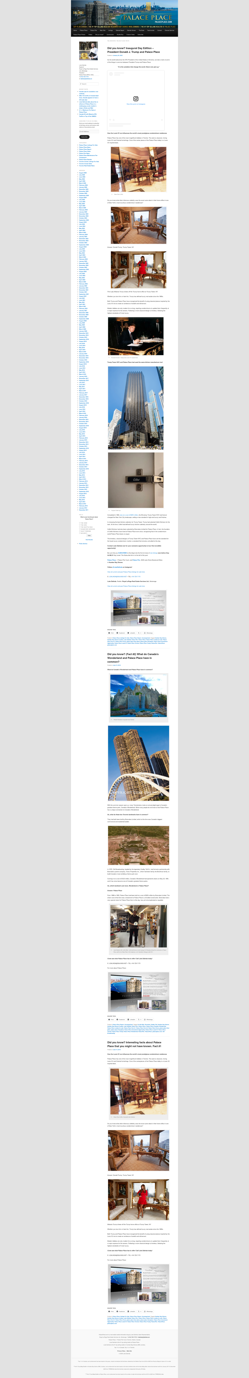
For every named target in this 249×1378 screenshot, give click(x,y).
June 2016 (82, 409)
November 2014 (83, 444)
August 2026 (83, 173)
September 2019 (84, 339)
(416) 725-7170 (84, 77)
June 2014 (82, 454)
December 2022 (83, 263)
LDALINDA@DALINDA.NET (118, 576)
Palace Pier (93, 30)
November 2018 (83, 358)
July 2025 (82, 199)
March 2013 (82, 479)
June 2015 (82, 432)
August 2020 (83, 321)
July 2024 (82, 224)
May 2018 (82, 370)
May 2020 (82, 325)
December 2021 (83, 288)
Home (75, 30)
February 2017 (83, 393)
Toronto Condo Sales (85, 164)
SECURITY (84, 533)
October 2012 (83, 489)
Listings (110, 30)
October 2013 (83, 467)
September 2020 (84, 319)
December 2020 (83, 313)
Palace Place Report (135, 638)
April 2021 (82, 304)
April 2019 (82, 349)
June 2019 (82, 345)
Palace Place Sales (85, 151)
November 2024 (83, 216)
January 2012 (83, 508)
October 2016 (83, 401)
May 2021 (82, 302)
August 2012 (83, 493)
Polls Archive (83, 544)
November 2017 (83, 378)
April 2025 (82, 206)
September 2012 (84, 491)
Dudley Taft (154, 1024)
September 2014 (84, 448)
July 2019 (82, 343)
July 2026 (82, 175)
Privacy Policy (121, 1351)
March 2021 (82, 306)
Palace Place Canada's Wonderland (156, 1026)
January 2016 (83, 417)
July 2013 (82, 471)
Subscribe (140, 34)
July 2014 (82, 452)
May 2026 (82, 179)
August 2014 (83, 450)
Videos (90, 34)
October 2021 (83, 292)
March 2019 (82, 352)
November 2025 (83, 191)
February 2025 (83, 210)
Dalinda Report (120, 30)
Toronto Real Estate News (87, 166)
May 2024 (82, 228)
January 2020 (83, 331)
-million (136, 515)
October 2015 (83, 423)
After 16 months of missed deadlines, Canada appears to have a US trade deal (89, 98)
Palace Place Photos (79, 34)
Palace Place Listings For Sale (121, 638)
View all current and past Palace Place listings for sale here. (126, 572)
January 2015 (83, 440)
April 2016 (82, 411)
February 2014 (83, 461)
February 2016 (83, 415)
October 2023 (83, 243)
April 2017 (82, 389)
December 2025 (83, 189)
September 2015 (84, 426)
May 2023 (82, 253)
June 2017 (82, 384)
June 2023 (82, 251)
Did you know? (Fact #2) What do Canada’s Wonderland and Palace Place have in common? (133, 657)
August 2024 (83, 222)
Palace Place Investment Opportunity (134, 1030)
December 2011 (83, 510)
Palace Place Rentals (85, 159)
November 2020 (83, 315)
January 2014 (83, 463)
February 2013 (83, 481)
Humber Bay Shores (160, 638)
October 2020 (83, 317)
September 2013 (84, 469)
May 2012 (82, 500)
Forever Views (131, 34)
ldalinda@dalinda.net (86, 79)
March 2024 (82, 232)
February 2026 (83, 185)
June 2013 (82, 473)
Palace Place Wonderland (131, 1031)
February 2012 (83, 506)
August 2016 (83, 405)
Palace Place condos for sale (154, 640)
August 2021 (83, 296)
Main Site (102, 30)
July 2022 (82, 273)
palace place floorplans (146, 641)
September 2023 (84, 245)
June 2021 (82, 300)
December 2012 (83, 485)
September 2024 (84, 220)
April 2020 (82, 327)
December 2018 (83, 356)
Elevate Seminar (169, 30)
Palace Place (83, 30)
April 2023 (82, 255)
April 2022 (82, 280)
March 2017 (82, 391)
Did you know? (99, 34)
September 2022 (84, 269)
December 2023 (83, 238)
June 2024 (82, 226)
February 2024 (83, 234)
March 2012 (82, 504)
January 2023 (83, 261)
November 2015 (83, 421)
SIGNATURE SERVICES (88, 529)
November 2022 (83, 265)
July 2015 (82, 430)
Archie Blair (141, 1024)
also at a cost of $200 (127, 515)
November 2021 (83, 290)
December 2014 (83, 442)
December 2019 (83, 333)
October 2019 (83, 337)
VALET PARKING (86, 531)
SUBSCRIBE (122, 553)
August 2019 (83, 341)
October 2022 (83, 267)
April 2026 (82, 181)
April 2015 (82, 436)
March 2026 (82, 183)
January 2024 (83, 236)
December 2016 (83, 397)
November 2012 (83, 487)
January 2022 (83, 286)
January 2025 (83, 212)
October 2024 (83, 218)
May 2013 (82, 475)
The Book (141, 30)
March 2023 (82, 257)
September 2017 (84, 380)
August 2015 (83, 428)
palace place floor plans (133, 641)
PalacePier (154, 643)
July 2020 (82, 323)
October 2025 (83, 193)
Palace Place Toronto (133, 643)
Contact (159, 30)
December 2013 (83, 465)
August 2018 (83, 364)
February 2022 (83, 284)
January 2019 (83, 354)
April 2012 (82, 502)
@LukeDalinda (117, 567)
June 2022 (82, 275)
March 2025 (82, 208)
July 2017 (82, 382)
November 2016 (83, 399)
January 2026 (83, 187)
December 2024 (83, 214)
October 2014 (83, 446)
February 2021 (83, 308)
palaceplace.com (112, 645)
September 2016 (84, 403)
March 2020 (82, 329)
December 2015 (83, 419)
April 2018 (82, 372)
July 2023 (82, 249)
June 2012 (82, 497)
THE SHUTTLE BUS (86, 527)
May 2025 (82, 204)
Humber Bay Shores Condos (115, 640)
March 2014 (82, 458)
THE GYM (84, 525)
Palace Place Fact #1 (130, 1028)
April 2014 (82, 456)
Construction (110, 34)
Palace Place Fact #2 (142, 1028)
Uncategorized (146, 638)
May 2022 (82, 278)
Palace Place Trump (145, 643)
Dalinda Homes (131, 30)
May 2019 (82, 347)
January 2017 (83, 395)
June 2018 (82, 368)
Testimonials (150, 30)
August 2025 (83, 197)
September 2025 (84, 195)
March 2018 (82, 374)
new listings (153, 553)
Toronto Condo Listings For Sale (89, 161)
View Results (89, 540)
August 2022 (83, 271)
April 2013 (82, 477)
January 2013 (83, 483)
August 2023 (83, 247)
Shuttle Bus (120, 34)
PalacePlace (161, 643)
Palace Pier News (84, 153)
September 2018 (84, 362)
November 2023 (83, 241)
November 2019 (83, 335)
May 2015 (82, 434)
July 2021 (82, 298)
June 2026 (82, 177)
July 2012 (82, 495)
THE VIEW (84, 523)
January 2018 (83, 376)
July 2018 (82, 366)
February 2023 (83, 259)
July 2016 (82, 407)
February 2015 (83, 438)
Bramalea (147, 1024)
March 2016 (82, 413)
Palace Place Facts (120, 641)
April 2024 (82, 230)
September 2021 (84, 294)
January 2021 (83, 310)
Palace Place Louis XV (120, 643)
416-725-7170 (136, 576)
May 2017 (82, 386)
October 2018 (83, 360)
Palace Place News (84, 147)
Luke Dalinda (127, 640)
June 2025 (82, 201)
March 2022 (82, 282)
